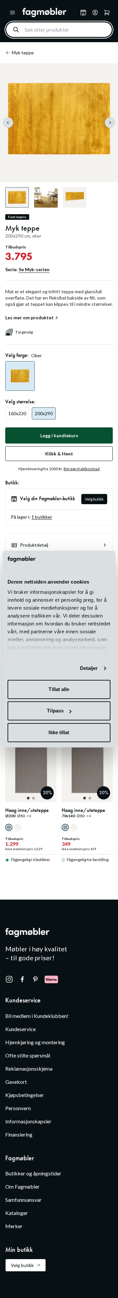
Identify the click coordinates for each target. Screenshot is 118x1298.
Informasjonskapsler (28, 1121)
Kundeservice (20, 1029)
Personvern (18, 1108)
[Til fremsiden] (49, 12)
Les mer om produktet (29, 317)
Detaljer (89, 668)
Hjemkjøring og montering (35, 1042)
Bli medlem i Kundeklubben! (37, 1016)
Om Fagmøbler (22, 1186)
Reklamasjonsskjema (28, 1068)
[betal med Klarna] (51, 979)
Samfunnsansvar (23, 1200)
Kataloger (16, 1213)
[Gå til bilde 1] (28, 798)
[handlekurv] (95, 12)
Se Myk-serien (34, 269)
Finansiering (18, 1134)
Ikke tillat (59, 732)
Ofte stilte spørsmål (27, 1055)
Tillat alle (59, 689)
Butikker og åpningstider (33, 1173)
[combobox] (59, 29)
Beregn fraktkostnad (82, 468)
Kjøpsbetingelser (24, 1095)
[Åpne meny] (12, 12)
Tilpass (55, 711)
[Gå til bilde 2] (33, 798)
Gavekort (16, 1082)
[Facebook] (22, 979)
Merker (14, 1226)
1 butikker (41, 517)
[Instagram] (9, 979)
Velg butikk (94, 499)
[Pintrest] (35, 979)
